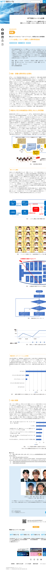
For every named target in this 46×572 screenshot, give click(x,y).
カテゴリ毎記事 (28, 563)
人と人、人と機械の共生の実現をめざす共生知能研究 (25, 539)
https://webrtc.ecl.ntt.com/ (19, 463)
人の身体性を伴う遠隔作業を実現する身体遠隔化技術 (35, 539)
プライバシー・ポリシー (18, 567)
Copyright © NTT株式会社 (10, 567)
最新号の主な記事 (19, 563)
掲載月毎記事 (35, 563)
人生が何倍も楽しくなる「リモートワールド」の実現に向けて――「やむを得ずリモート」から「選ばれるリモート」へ (14, 540)
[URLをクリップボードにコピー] (2, 40)
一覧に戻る (36, 526)
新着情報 (12, 563)
